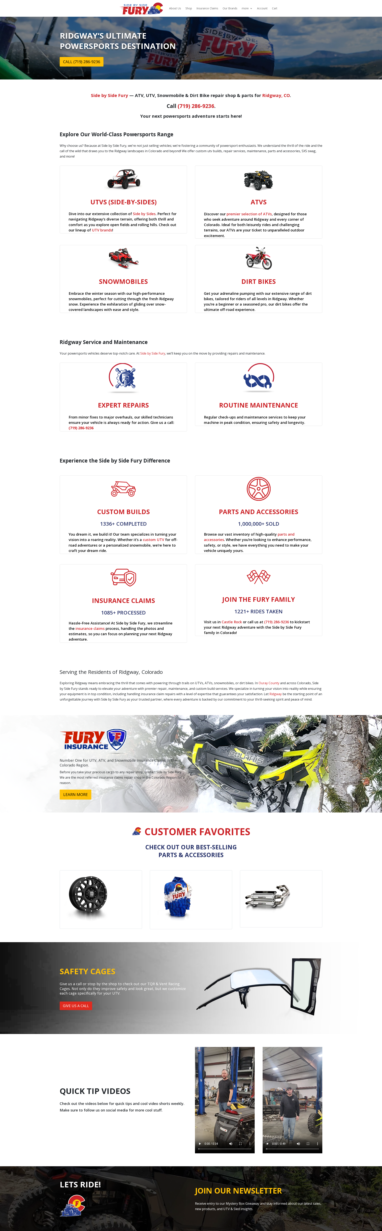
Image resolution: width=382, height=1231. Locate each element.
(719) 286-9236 (196, 106)
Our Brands (230, 8)
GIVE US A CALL (76, 1005)
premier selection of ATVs (249, 214)
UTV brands (102, 230)
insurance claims (90, 628)
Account (262, 8)
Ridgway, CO (276, 95)
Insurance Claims (207, 8)
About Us (175, 8)
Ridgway (275, 694)
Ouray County (269, 683)
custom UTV (153, 539)
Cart (274, 8)
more (245, 8)
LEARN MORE (75, 794)
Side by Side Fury (109, 95)
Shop (188, 8)
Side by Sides (144, 213)
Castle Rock (232, 621)
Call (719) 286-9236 (81, 61)
